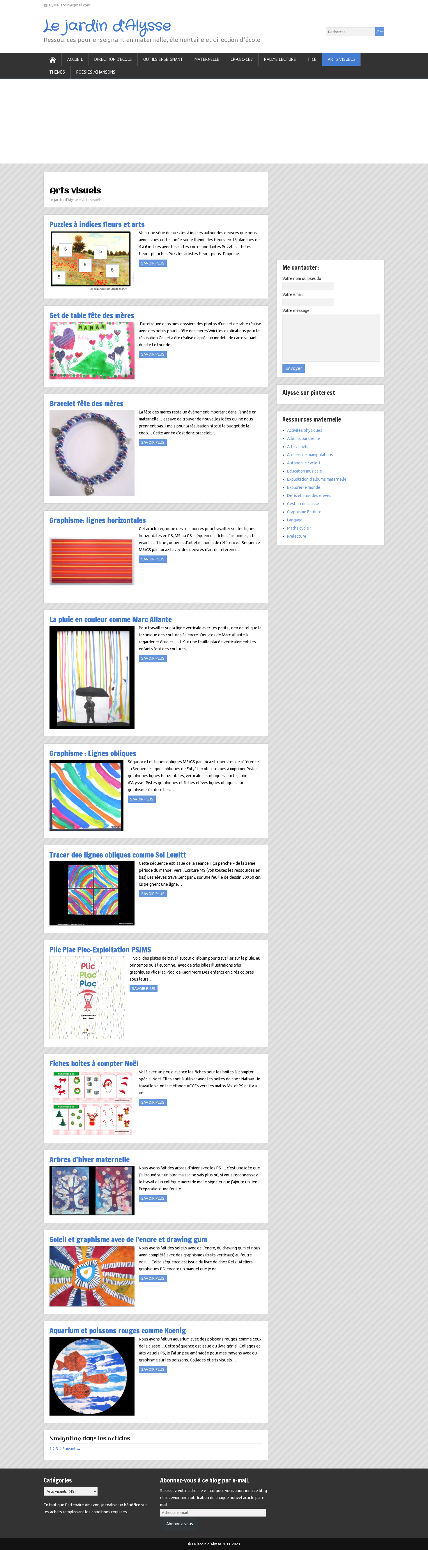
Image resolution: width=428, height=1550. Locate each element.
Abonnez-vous (179, 1523)
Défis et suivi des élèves (309, 495)
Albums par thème (303, 438)
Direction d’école (113, 59)
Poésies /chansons (95, 72)
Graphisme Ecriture (304, 511)
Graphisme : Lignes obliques (92, 753)
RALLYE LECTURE (280, 59)
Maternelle (206, 59)
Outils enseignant (163, 59)
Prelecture (296, 536)
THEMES (57, 72)
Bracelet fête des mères (86, 403)
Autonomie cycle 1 (304, 463)
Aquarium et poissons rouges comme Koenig (117, 1330)
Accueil (75, 59)
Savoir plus (153, 263)
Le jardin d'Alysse (107, 26)
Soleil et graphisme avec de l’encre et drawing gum (128, 1239)
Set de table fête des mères (91, 315)
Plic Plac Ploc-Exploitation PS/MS (100, 949)
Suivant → (71, 1448)
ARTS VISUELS (341, 59)
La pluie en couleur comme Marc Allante (110, 619)
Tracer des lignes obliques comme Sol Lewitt (117, 855)
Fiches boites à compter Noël (93, 1063)
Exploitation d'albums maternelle (316, 479)
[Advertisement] (214, 120)
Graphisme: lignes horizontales (97, 520)
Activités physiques (304, 430)
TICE (311, 59)
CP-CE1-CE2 (242, 59)
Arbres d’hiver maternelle (89, 1159)
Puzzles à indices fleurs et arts (97, 224)
